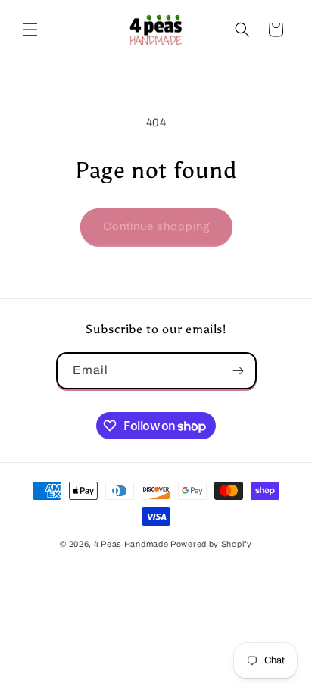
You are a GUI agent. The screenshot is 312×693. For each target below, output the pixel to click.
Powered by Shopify (211, 543)
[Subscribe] (238, 370)
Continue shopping (156, 226)
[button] (30, 29)
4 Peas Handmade (131, 543)
